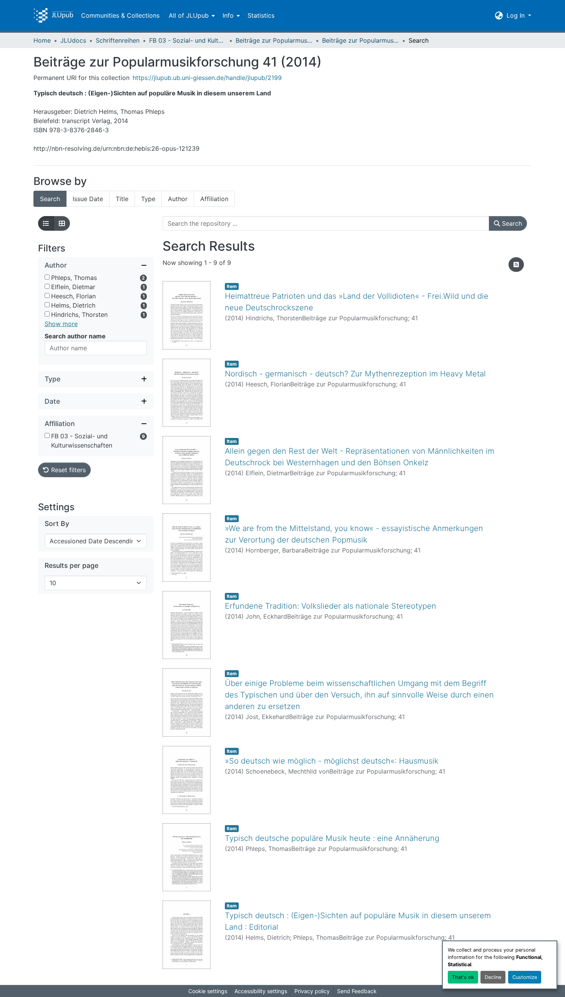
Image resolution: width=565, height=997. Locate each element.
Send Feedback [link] (357, 991)
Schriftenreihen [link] (118, 40)
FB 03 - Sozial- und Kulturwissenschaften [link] (187, 40)
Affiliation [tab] (214, 199)
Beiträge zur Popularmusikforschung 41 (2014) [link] (360, 40)
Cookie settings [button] (207, 991)
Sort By (57, 523)
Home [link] (42, 40)
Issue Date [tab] (88, 199)
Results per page (71, 565)
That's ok (463, 977)
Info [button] (228, 15)
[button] (53, 15)
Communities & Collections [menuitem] (120, 15)
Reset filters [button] (67, 470)
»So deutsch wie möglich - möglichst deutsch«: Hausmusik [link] (332, 761)
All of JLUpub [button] (189, 15)
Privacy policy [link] (312, 991)
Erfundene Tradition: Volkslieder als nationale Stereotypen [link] (330, 606)
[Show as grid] (62, 223)
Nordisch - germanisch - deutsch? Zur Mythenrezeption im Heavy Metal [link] (355, 373)
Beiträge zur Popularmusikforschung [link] (274, 40)
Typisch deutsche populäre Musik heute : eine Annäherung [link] (332, 838)
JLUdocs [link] (73, 40)
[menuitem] (191, 15)
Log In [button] (517, 15)
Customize (524, 977)
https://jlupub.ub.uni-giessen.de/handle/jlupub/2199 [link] (207, 78)
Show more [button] (61, 324)
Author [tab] (178, 199)
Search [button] (511, 223)
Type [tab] (148, 199)
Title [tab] (122, 199)
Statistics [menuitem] (261, 15)
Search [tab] (50, 199)
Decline (493, 977)
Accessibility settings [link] (260, 991)
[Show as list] (46, 223)
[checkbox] (47, 277)
